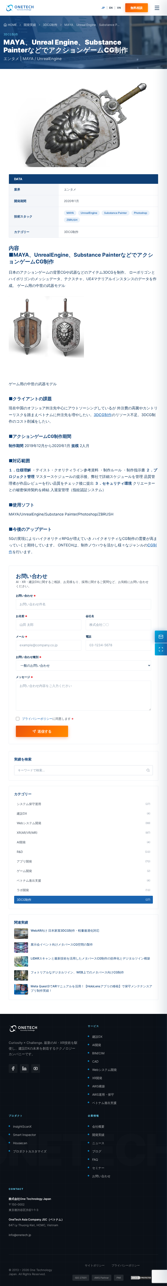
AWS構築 (98, 1086)
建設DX (97, 1036)
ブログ (96, 1151)
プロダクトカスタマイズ (30, 1151)
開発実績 (30, 25)
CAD (95, 1061)
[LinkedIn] (24, 1068)
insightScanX (22, 1126)
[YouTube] (35, 1068)
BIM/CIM (98, 1053)
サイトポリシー (95, 1265)
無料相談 (136, 8)
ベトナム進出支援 (104, 1103)
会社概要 (98, 1126)
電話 (88, 636)
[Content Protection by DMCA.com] (141, 1278)
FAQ (95, 1159)
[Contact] (161, 637)
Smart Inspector (24, 1135)
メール (21, 636)
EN (111, 7)
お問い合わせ (26, 595)
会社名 (90, 616)
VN (119, 7)
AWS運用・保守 (103, 1094)
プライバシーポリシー (37, 718)
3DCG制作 (50, 25)
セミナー (98, 1168)
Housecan (20, 1143)
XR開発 (97, 1078)
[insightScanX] (161, 649)
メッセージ (24, 677)
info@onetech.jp (20, 1235)
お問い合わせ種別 (29, 657)
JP (103, 7)
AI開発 (96, 1045)
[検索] (148, 770)
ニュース (98, 1143)
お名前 (21, 616)
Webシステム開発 (104, 1070)
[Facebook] (13, 1068)
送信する (45, 731)
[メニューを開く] (157, 8)
